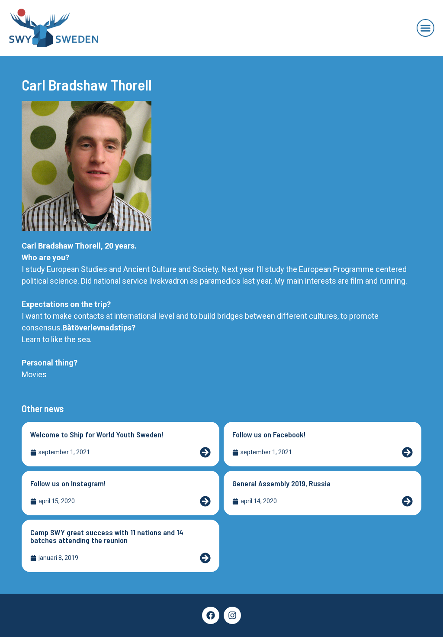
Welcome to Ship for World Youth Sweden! (97, 434)
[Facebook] (210, 615)
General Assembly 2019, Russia (281, 483)
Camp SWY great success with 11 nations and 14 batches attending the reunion (106, 536)
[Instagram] (232, 615)
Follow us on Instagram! (68, 483)
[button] (426, 28)
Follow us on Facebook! (269, 434)
